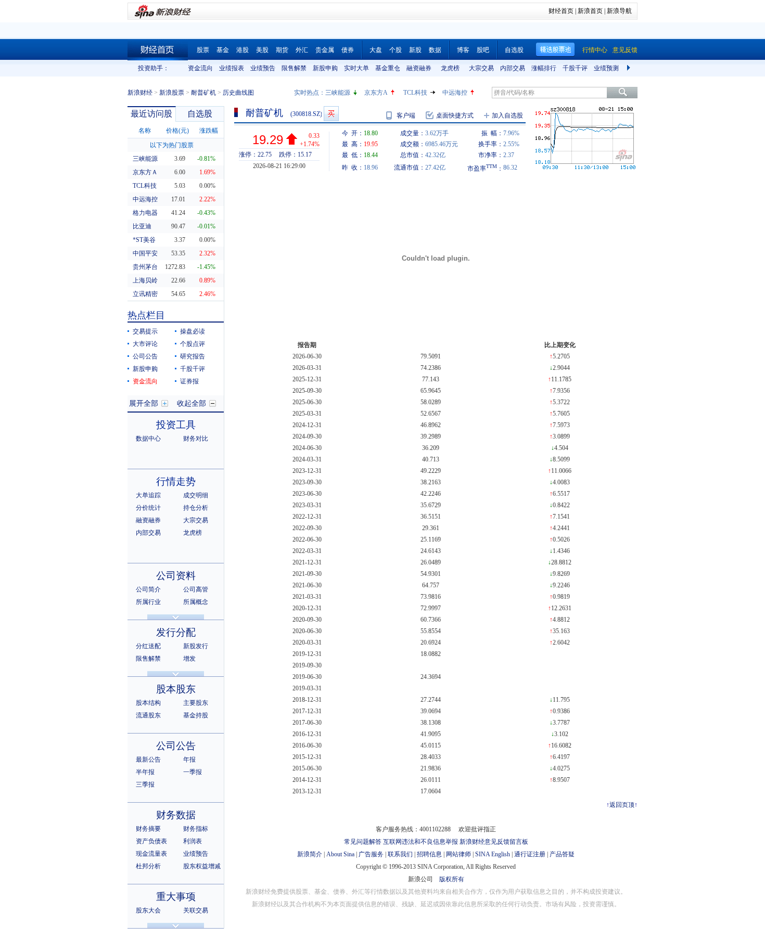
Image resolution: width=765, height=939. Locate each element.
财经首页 (561, 11)
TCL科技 (415, 92)
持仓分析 (195, 507)
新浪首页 (590, 11)
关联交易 (195, 910)
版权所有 (451, 879)
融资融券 (418, 68)
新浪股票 (171, 92)
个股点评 (192, 344)
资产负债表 (151, 841)
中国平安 (145, 253)
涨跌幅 (208, 130)
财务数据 (176, 814)
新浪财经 (140, 92)
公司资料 (176, 575)
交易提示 (145, 331)
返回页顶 (621, 804)
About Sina (340, 854)
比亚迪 (142, 226)
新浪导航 (619, 11)
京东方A (376, 92)
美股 (262, 50)
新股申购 (325, 68)
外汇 (302, 50)
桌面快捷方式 (455, 115)
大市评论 (145, 344)
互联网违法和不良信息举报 (420, 841)
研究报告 (192, 356)
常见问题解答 (362, 841)
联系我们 (400, 854)
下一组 (630, 68)
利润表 (192, 841)
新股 (415, 50)
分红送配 (148, 646)
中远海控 (454, 92)
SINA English (492, 854)
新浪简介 (309, 854)
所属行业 (148, 602)
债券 (347, 50)
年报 (189, 759)
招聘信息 (429, 854)
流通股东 (148, 715)
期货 (282, 50)
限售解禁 (294, 68)
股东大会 (148, 910)
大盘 (375, 50)
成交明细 (195, 495)
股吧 (483, 50)
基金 (222, 50)
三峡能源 (337, 92)
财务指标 (195, 828)
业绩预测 (606, 68)
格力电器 (145, 212)
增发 (189, 658)
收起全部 (191, 403)
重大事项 (176, 896)
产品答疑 (562, 854)
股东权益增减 (202, 866)
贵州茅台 (145, 267)
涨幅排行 (543, 68)
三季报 (145, 784)
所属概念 (195, 602)
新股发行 (195, 646)
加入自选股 (507, 115)
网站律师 (458, 854)
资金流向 (200, 68)
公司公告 (145, 356)
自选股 (514, 50)
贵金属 (324, 50)
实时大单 (356, 68)
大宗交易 (481, 68)
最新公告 (148, 759)
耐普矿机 (203, 92)
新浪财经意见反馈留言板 (494, 841)
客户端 (406, 115)
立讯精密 (145, 294)
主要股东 (195, 702)
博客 (463, 50)
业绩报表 (231, 68)
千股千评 (575, 68)
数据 (435, 50)
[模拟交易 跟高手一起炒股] (331, 113)
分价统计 (148, 507)
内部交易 (512, 68)
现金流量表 (151, 853)
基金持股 (195, 715)
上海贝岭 (145, 280)
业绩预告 (262, 68)
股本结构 (148, 702)
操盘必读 (192, 331)
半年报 (145, 772)
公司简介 (148, 589)
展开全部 (143, 403)
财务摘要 (148, 828)
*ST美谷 (144, 239)
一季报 (192, 772)
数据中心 (148, 438)
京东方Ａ (145, 172)
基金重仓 (387, 68)
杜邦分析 (148, 866)
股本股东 (176, 689)
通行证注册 (529, 854)
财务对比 (195, 438)
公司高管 (195, 589)
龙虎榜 (450, 68)
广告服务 (371, 854)
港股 (242, 50)
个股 (395, 50)
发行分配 (176, 632)
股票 (203, 50)
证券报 (189, 381)
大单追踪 (148, 495)
